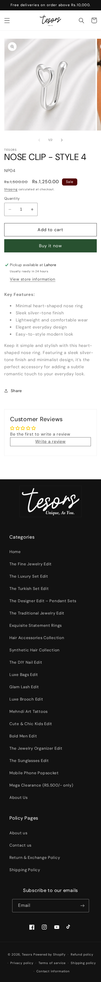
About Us (18, 797)
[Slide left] (39, 140)
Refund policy (82, 954)
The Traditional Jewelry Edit (36, 613)
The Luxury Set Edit (28, 576)
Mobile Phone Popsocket (34, 772)
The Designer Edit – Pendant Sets (42, 600)
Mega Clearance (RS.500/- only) (41, 785)
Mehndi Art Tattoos (28, 711)
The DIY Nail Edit (25, 662)
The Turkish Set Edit (29, 588)
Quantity (12, 198)
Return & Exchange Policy (34, 857)
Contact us (20, 845)
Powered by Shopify (49, 954)
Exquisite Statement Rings (35, 625)
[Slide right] (62, 140)
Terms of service (52, 963)
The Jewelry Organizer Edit (35, 748)
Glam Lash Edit (24, 686)
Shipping (11, 189)
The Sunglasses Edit (29, 760)
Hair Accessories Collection (36, 637)
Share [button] (16, 390)
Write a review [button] (50, 441)
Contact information (53, 971)
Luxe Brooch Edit (26, 699)
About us (18, 832)
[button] (7, 20)
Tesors (27, 954)
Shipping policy (83, 963)
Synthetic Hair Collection (34, 650)
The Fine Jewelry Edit (30, 564)
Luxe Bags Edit (23, 674)
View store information (32, 279)
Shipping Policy (24, 869)
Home (15, 551)
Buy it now (50, 246)
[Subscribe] (82, 905)
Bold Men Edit (23, 736)
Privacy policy (21, 963)
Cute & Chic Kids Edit (30, 723)
